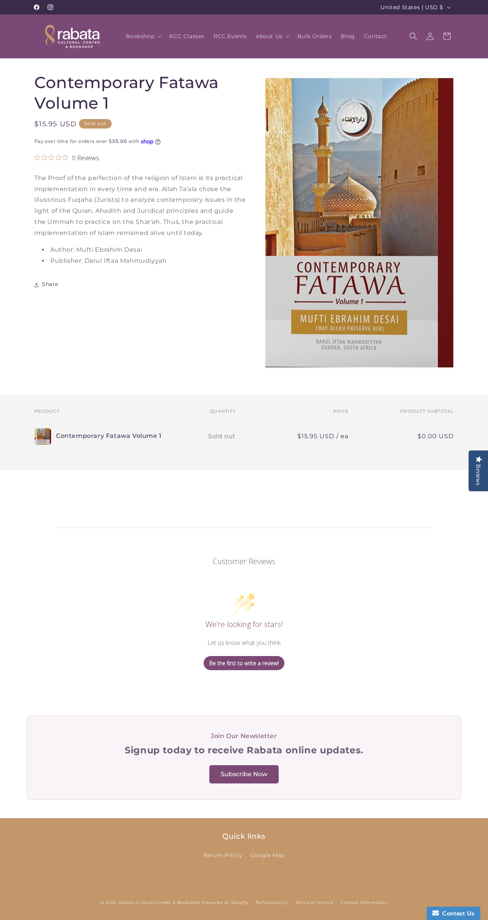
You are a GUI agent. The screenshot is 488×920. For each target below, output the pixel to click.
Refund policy (272, 902)
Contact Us (457, 913)
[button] (143, 36)
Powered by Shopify (225, 902)
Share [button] (50, 284)
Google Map (267, 855)
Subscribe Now (244, 774)
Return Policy (222, 855)
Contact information (364, 902)
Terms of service (314, 902)
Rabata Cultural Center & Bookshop (159, 902)
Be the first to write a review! (244, 663)
